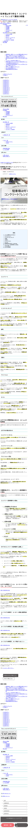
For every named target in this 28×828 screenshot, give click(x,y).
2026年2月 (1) (6, 85)
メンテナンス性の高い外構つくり (13, 60)
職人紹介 (7, 31)
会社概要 (7, 27)
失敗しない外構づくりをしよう (12, 66)
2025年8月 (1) (6, 92)
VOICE (5, 808)
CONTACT (6, 813)
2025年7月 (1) (6, 93)
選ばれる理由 (8, 25)
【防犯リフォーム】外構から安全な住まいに (15, 56)
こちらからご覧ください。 (8, 668)
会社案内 (5, 24)
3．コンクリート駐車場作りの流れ (10, 244)
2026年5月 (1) (6, 81)
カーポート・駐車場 (10, 39)
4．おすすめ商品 (7, 247)
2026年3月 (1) (6, 83)
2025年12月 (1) (6, 87)
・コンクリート (7, 236)
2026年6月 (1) (6, 80)
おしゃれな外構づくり (10, 67)
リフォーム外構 (9, 34)
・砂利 (5, 238)
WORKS (5, 805)
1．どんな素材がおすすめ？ (9, 234)
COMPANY (6, 803)
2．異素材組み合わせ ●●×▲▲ (10, 243)
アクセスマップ (9, 30)
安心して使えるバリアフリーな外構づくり (15, 55)
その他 (7, 142)
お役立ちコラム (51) (7, 74)
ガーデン (7, 36)
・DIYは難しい (7, 245)
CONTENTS (6, 810)
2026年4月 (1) (6, 82)
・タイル (5, 242)
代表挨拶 (7, 26)
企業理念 (7, 29)
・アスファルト (7, 241)
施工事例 (5, 32)
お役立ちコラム (9, 141)
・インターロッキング (8, 237)
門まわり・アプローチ (10, 37)
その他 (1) (5, 75)
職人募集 (5, 42)
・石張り (5, 239)
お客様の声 (5, 41)
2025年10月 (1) (6, 90)
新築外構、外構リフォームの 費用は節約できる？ (16, 54)
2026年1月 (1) (6, 86)
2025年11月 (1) (6, 88)
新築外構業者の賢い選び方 (11, 69)
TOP (16, 19)
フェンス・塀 (8, 38)
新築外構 (7, 35)
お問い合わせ (3, 23)
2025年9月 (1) (6, 91)
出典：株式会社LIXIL (5, 590)
